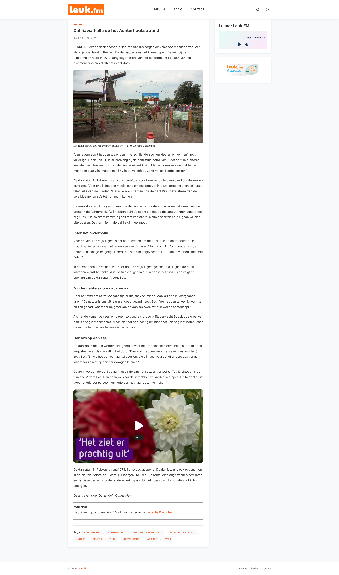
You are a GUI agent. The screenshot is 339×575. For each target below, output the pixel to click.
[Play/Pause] (239, 44)
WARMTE (152, 539)
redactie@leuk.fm (159, 512)
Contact (197, 9)
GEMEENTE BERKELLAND (148, 532)
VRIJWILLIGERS (131, 539)
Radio (178, 9)
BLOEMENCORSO (116, 532)
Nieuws (159, 9)
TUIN (112, 539)
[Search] (257, 9)
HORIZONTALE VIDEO (182, 532)
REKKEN (77, 24)
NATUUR (80, 539)
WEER (168, 539)
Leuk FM (82, 568)
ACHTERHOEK (92, 532)
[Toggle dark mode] (267, 9)
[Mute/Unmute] (246, 44)
